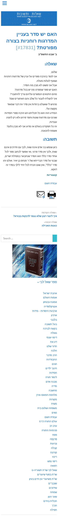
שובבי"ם (52, 483)
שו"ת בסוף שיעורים (47, 474)
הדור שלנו (52, 346)
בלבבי (54, 320)
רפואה (53, 466)
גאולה (54, 333)
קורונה (53, 452)
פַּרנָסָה (53, 439)
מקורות (53, 399)
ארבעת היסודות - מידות (44, 311)
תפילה (53, 510)
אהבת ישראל (50, 293)
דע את (53, 342)
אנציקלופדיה (50, 306)
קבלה (54, 448)
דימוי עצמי (51, 337)
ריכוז (54, 457)
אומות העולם (50, 297)
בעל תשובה (51, 324)
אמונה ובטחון (50, 302)
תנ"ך (54, 505)
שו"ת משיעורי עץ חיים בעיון (43, 479)
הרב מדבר (51, 355)
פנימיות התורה (49, 430)
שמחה (53, 492)
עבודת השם (51, 183)
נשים (54, 413)
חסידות (53, 373)
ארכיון (54, 315)
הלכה (54, 351)
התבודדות (51, 359)
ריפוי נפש (52, 461)
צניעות (53, 443)
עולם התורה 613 (48, 421)
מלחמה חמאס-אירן (46, 395)
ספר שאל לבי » (47, 282)
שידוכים (53, 488)
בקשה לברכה (50, 329)
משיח (54, 404)
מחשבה (53, 390)
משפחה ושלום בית (47, 408)
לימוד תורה (51, 377)
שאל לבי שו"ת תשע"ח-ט (44, 470)
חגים (54, 364)
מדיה (54, 386)
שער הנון (52, 497)
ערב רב (53, 426)
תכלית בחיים (50, 501)
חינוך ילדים (51, 368)
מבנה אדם (51, 382)
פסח (54, 435)
